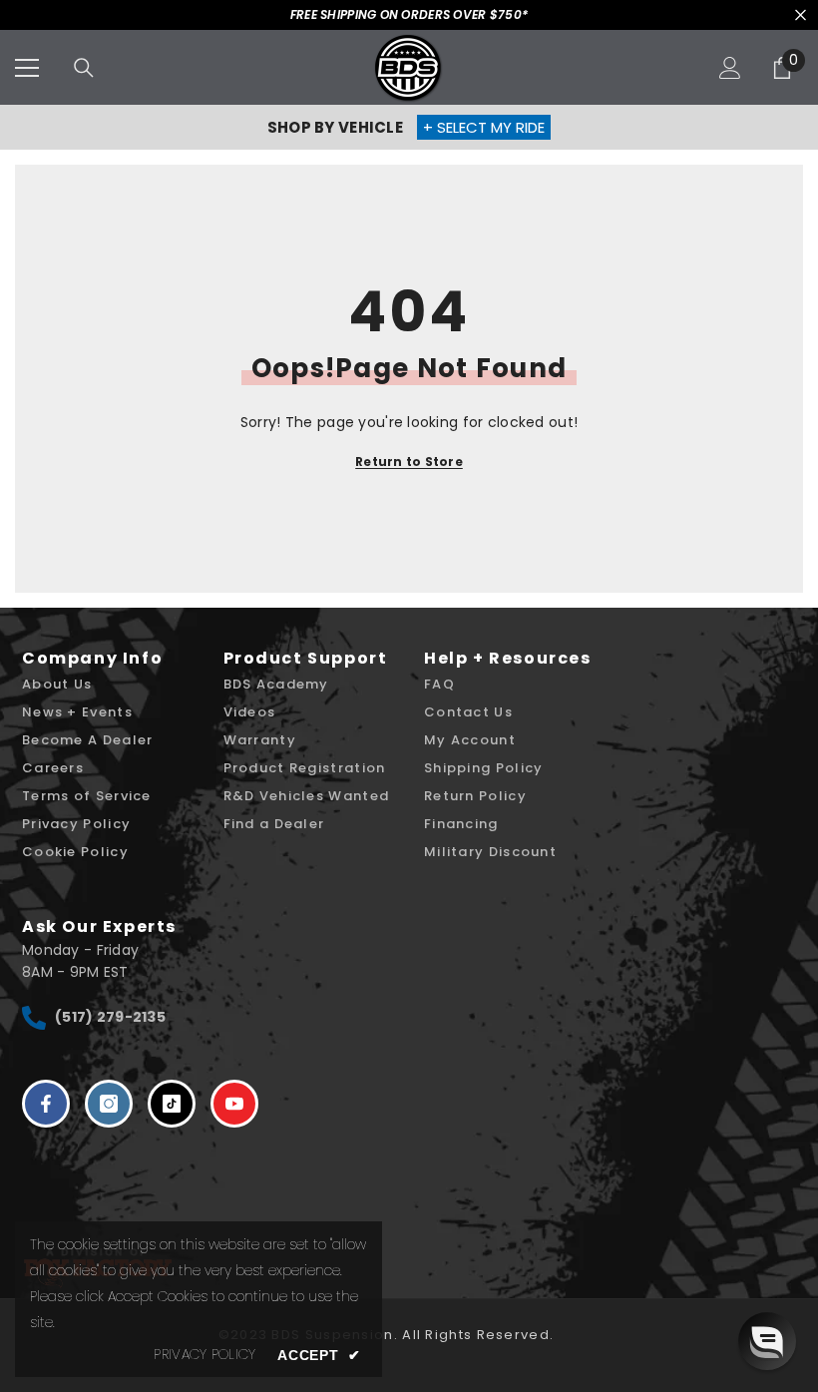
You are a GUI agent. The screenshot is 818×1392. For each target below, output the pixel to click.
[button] (767, 1341)
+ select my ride (484, 127)
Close (800, 15)
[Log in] (730, 68)
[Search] (84, 68)
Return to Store (409, 461)
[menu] (27, 68)
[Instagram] (109, 1104)
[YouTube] (234, 1104)
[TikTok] (172, 1104)
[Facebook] (46, 1104)
